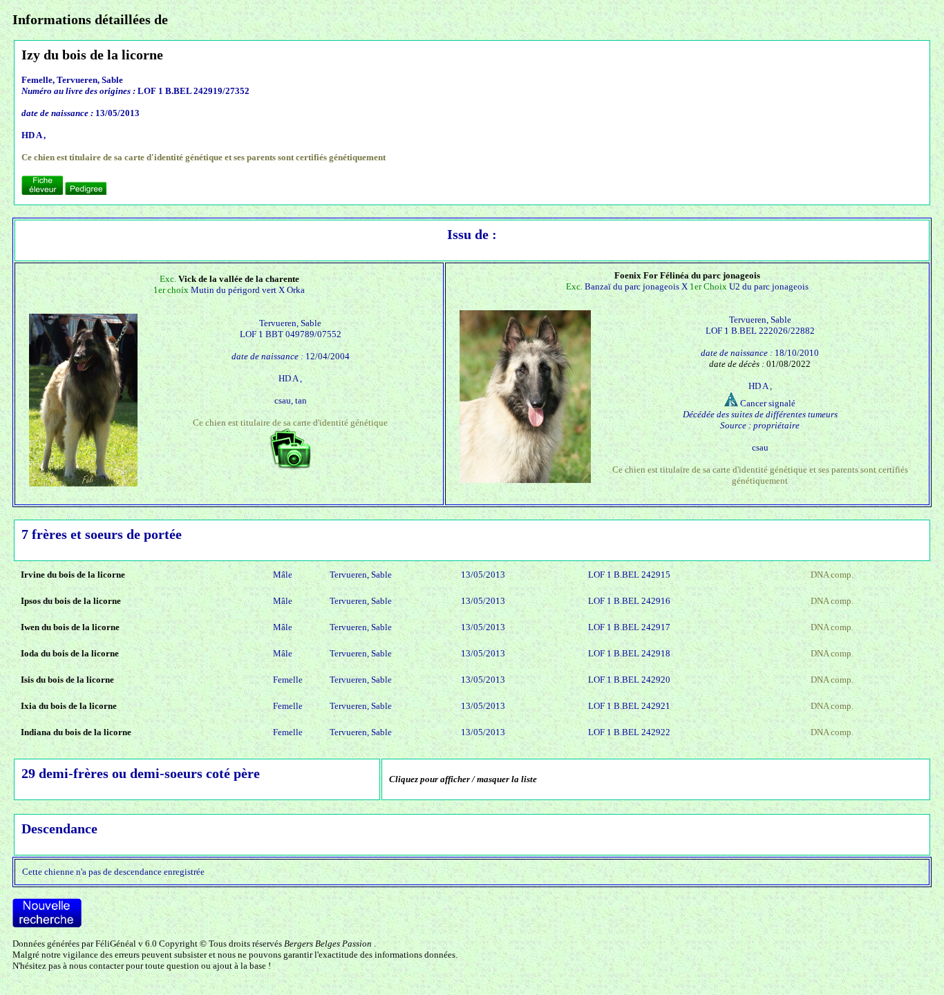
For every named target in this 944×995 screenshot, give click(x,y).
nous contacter (96, 965)
